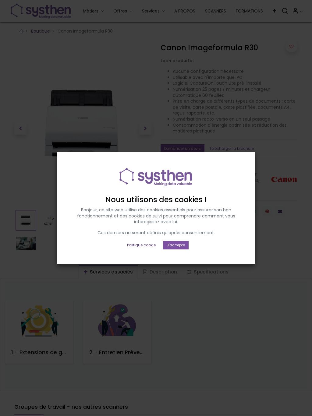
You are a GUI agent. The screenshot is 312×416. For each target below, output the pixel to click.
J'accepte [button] (176, 245)
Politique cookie (141, 245)
